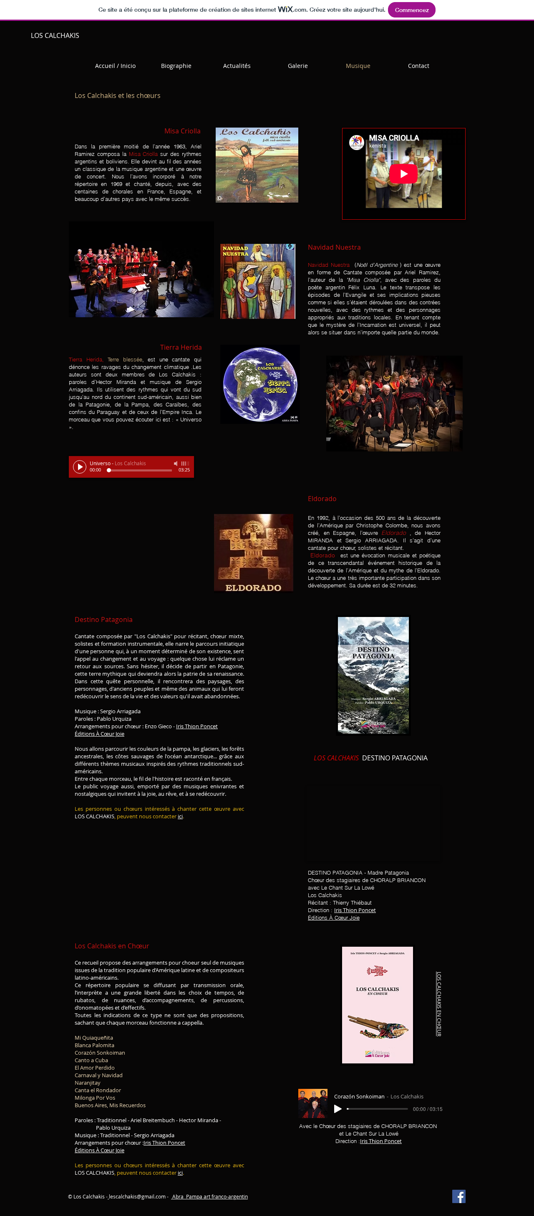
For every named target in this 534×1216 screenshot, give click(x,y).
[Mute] (176, 463)
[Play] (80, 467)
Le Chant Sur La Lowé (347, 887)
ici (180, 816)
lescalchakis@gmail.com (137, 1196)
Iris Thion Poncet (197, 726)
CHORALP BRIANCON (398, 880)
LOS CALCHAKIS (55, 35)
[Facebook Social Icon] (459, 1196)
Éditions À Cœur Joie (99, 733)
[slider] (185, 463)
